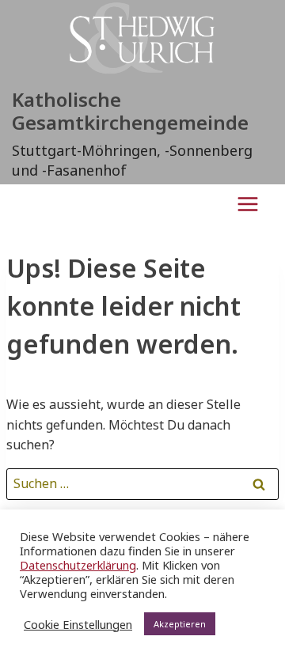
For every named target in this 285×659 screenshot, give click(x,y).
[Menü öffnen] (247, 203)
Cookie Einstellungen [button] (78, 624)
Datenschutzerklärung (78, 565)
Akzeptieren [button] (180, 624)
